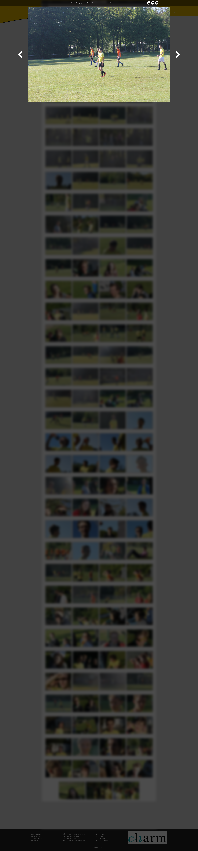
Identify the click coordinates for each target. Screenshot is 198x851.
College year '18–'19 (82, 3)
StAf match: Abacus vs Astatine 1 (103, 3)
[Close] (157, 3)
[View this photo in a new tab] (153, 3)
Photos (71, 3)
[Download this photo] (149, 3)
